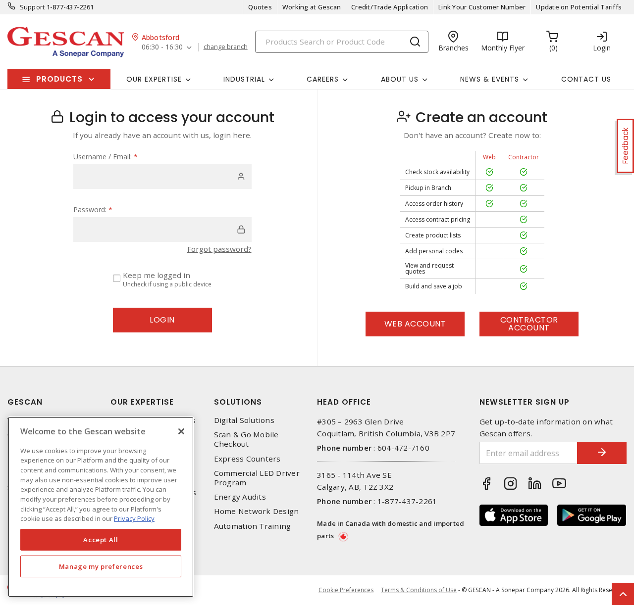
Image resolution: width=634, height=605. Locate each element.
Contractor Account (529, 323)
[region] (101, 507)
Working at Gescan (311, 6)
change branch (226, 47)
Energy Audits (240, 497)
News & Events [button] (489, 79)
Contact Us (586, 79)
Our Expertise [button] (154, 79)
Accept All (100, 539)
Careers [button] (323, 79)
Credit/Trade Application (389, 6)
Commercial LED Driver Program (257, 477)
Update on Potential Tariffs (579, 6)
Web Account (415, 323)
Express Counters (247, 459)
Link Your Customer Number (482, 6)
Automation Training (252, 526)
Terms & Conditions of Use (419, 590)
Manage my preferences (101, 566)
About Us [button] (400, 79)
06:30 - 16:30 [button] (162, 47)
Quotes (260, 6)
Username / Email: (105, 156)
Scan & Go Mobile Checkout (246, 439)
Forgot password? (219, 249)
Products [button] (59, 79)
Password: (92, 209)
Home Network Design (256, 511)
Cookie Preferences (345, 590)
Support (32, 6)
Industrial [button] (244, 79)
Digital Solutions (244, 420)
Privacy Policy (134, 518)
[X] (181, 431)
